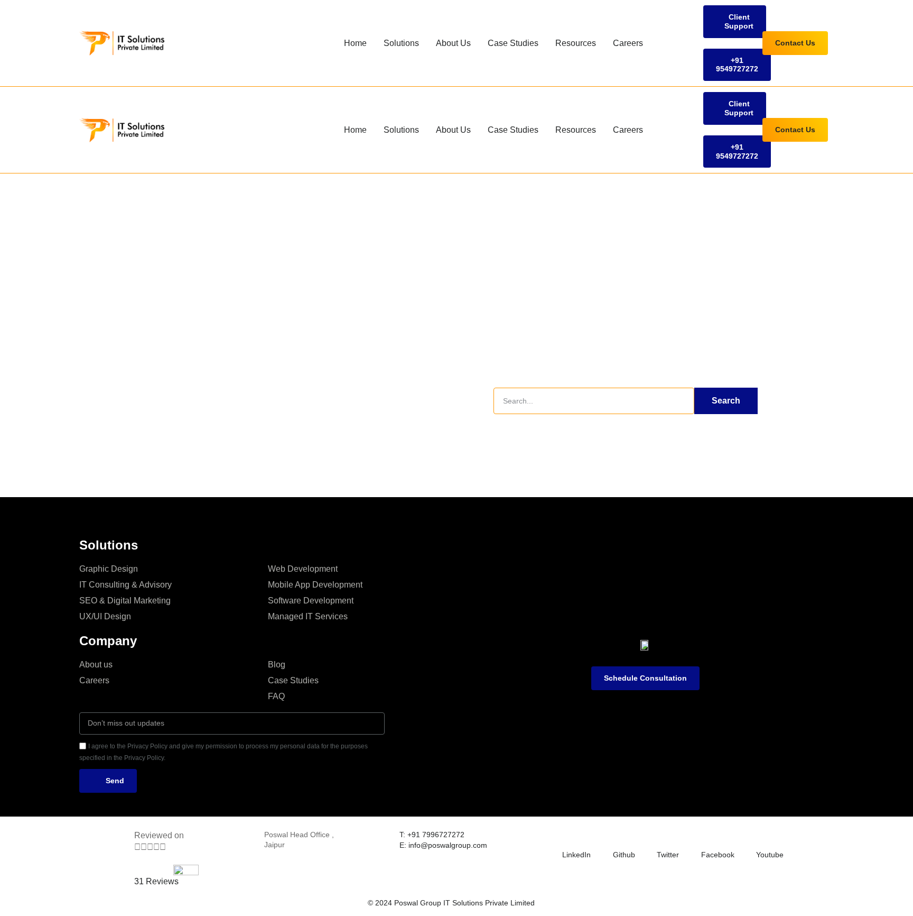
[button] (734, 21)
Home (355, 43)
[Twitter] (663, 836)
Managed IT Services (308, 616)
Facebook (717, 854)
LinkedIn (576, 854)
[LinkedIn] (568, 836)
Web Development (303, 568)
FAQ (276, 696)
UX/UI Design (105, 616)
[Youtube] (762, 836)
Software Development (310, 600)
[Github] (619, 836)
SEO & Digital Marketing (125, 600)
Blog (276, 664)
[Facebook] (707, 836)
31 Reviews (156, 881)
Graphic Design (108, 568)
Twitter (668, 854)
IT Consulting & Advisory (125, 584)
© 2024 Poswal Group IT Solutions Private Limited (451, 903)
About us (96, 664)
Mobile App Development (315, 584)
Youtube (770, 854)
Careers (628, 43)
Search (726, 400)
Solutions (401, 43)
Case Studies (513, 43)
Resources (575, 43)
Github (624, 854)
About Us (453, 43)
